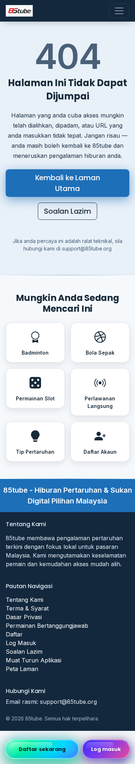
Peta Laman (22, 668)
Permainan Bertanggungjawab (47, 625)
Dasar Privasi (24, 617)
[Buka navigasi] (119, 11)
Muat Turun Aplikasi (33, 660)
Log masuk (106, 749)
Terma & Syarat (27, 608)
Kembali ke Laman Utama (67, 183)
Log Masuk (21, 643)
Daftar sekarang (42, 749)
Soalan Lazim (67, 211)
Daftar (14, 634)
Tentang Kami (24, 599)
